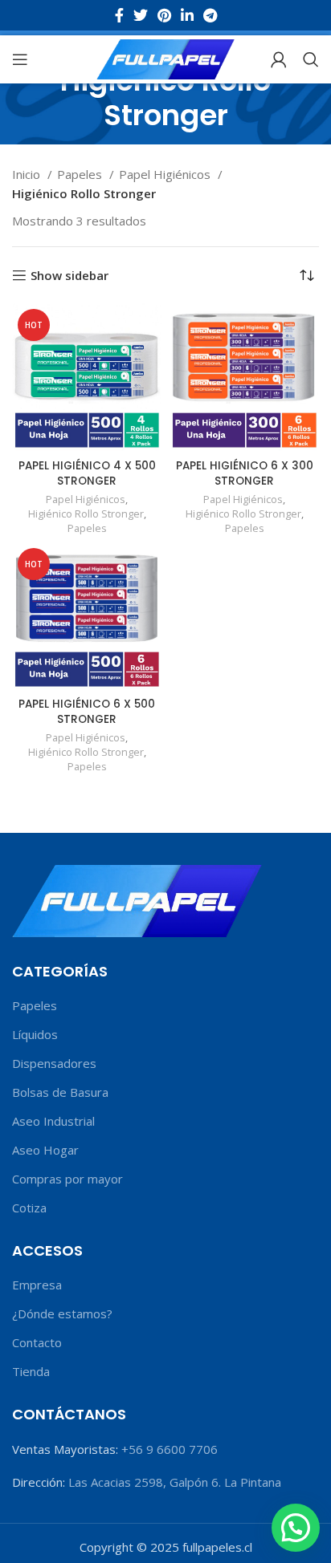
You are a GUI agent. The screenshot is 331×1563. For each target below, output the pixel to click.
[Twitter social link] (141, 15)
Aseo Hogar (45, 1150)
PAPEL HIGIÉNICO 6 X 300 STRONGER (244, 473)
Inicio (27, 174)
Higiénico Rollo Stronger (86, 514)
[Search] (311, 59)
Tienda (31, 1371)
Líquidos (35, 1034)
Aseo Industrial (53, 1121)
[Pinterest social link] (164, 15)
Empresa (37, 1285)
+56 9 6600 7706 (169, 1449)
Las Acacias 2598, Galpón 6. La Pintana (174, 1482)
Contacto (37, 1342)
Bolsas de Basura (60, 1092)
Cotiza (29, 1208)
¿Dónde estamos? (62, 1313)
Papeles (81, 174)
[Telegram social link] (210, 15)
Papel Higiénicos (166, 174)
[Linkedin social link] (187, 15)
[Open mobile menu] (20, 59)
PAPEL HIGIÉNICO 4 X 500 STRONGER (87, 473)
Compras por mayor (67, 1179)
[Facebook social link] (119, 15)
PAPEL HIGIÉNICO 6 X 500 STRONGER (86, 711)
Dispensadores (54, 1063)
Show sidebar (69, 275)
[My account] (279, 59)
